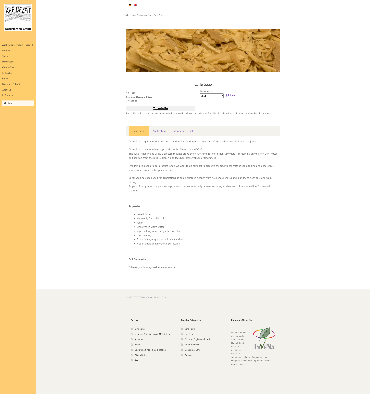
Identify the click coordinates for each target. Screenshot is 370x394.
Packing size (207, 91)
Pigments (189, 355)
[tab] (139, 131)
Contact (6, 78)
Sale (191, 131)
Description (139, 131)
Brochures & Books (11, 84)
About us (6, 89)
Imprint (138, 344)
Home (132, 15)
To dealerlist (160, 108)
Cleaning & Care (144, 15)
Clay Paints (189, 334)
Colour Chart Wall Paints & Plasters (150, 349)
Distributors (8, 61)
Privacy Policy (141, 355)
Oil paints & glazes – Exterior (198, 339)
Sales (5, 56)
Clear (233, 95)
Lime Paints (190, 328)
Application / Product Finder (16, 44)
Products (6, 50)
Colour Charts (9, 67)
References (7, 95)
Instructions (8, 72)
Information (179, 131)
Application (159, 131)
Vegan (134, 100)
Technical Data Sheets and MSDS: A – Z (152, 334)
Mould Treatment (192, 344)
